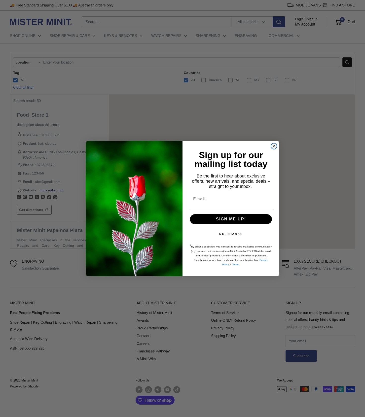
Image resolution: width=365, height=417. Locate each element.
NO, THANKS (231, 234)
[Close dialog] (274, 146)
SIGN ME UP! (231, 219)
